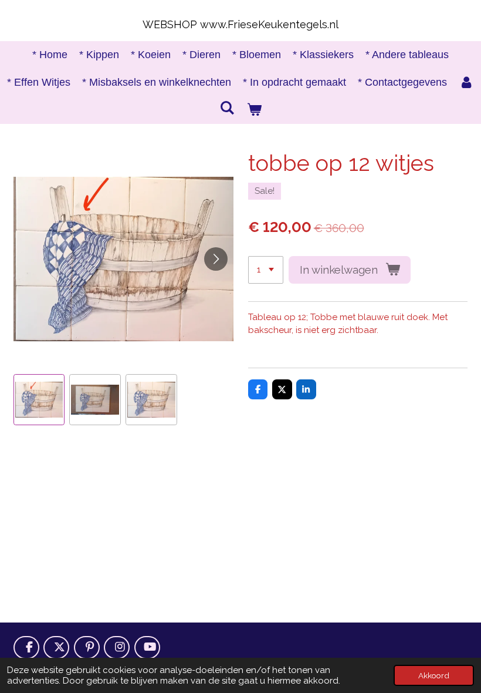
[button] (39, 400)
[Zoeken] (227, 108)
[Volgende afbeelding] (216, 259)
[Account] (466, 82)
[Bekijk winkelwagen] (253, 110)
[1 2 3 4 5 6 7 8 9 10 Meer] (265, 270)
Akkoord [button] (433, 675)
